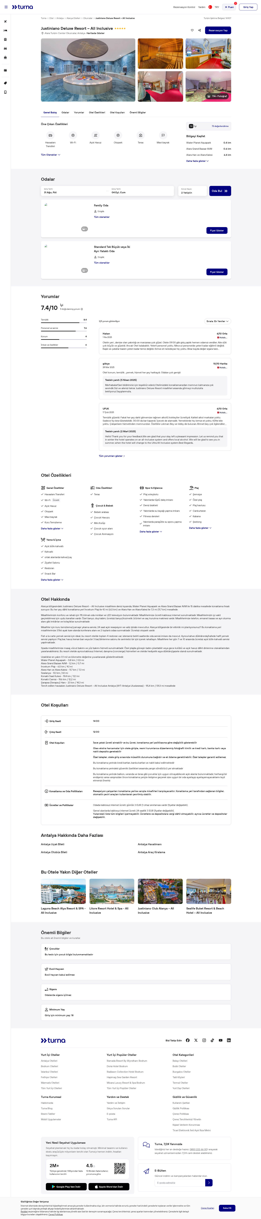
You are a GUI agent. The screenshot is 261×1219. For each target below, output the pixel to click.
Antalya (60, 18)
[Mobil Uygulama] (5, 92)
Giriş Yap (248, 7)
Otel (51, 18)
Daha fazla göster (50, 528)
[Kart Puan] (5, 70)
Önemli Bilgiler (138, 112)
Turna (43, 18)
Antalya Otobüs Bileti (54, 852)
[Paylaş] (199, 30)
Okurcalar (87, 18)
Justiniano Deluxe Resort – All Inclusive (115, 18)
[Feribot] (5, 58)
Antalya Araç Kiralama (151, 852)
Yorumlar (79, 112)
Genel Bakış (50, 112)
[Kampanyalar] (5, 83)
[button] (136, 70)
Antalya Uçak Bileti (52, 844)
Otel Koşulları (117, 112)
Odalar (65, 112)
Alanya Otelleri (73, 18)
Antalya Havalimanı (150, 844)
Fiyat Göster (217, 230)
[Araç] (5, 49)
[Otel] (5, 31)
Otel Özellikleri (97, 112)
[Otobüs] (5, 40)
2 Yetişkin (186, 192)
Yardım (201, 7)
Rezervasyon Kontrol (184, 7)
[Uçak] (5, 22)
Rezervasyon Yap (218, 30)
